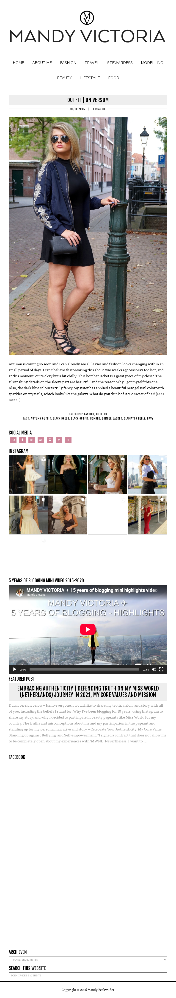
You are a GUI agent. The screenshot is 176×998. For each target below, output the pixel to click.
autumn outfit (41, 418)
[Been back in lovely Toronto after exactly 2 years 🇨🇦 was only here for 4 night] (147, 474)
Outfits (101, 414)
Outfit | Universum (88, 100)
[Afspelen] (14, 669)
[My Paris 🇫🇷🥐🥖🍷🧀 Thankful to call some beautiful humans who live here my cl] (67, 515)
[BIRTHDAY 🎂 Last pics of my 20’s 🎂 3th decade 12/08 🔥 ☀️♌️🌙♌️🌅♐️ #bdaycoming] (28, 515)
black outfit (79, 418)
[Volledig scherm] (161, 669)
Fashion (89, 414)
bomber (95, 418)
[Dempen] (154, 669)
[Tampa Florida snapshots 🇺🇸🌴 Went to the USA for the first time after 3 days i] (147, 515)
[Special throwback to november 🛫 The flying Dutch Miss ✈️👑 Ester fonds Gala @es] (67, 474)
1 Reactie (99, 109)
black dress (61, 418)
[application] (88, 629)
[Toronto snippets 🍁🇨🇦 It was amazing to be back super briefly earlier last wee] (107, 474)
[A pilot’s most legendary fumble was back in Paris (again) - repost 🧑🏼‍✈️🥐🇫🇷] (28, 555)
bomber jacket (112, 418)
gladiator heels (134, 418)
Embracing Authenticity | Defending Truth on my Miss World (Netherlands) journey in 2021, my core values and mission (88, 692)
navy (150, 418)
